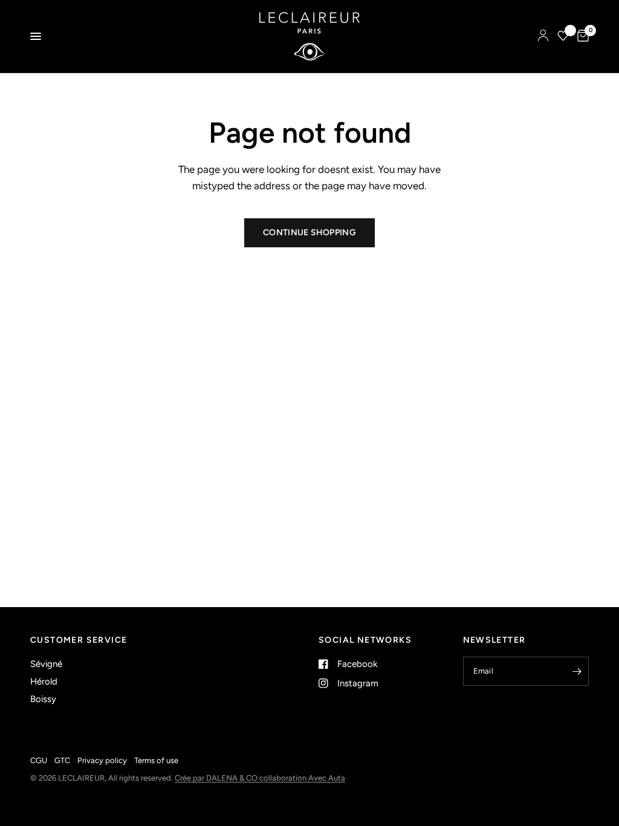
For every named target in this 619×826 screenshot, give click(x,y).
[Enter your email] (577, 671)
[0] (581, 36)
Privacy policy (102, 760)
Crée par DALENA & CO (217, 777)
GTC (62, 760)
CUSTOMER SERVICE (78, 640)
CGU (38, 760)
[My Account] (543, 36)
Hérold (43, 681)
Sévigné (46, 664)
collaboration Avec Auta (302, 777)
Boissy (43, 699)
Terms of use (156, 760)
